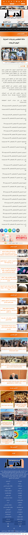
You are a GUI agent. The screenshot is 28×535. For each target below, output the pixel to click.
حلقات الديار (8, 488)
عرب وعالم (20, 490)
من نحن (8, 519)
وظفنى (19, 514)
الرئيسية (20, 481)
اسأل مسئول (20, 519)
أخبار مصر (23, 29)
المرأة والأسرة (8, 493)
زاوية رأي (20, 495)
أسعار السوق (8, 512)
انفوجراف (20, 509)
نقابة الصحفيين (8, 516)
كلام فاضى (8, 509)
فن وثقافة (10, 29)
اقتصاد (19, 488)
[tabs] (4, 1)
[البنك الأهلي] (14, 7)
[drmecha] (14, 31)
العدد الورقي (8, 495)
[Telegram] (14, 230)
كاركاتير (19, 505)
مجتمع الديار (20, 512)
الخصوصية (8, 521)
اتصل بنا (20, 524)
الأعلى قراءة (14, 388)
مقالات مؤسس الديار (8, 507)
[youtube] (19, 1)
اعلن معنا (20, 521)
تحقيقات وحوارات (8, 490)
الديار (22, 66)
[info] (6, 1)
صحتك (8, 500)
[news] (16, 1)
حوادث (14, 29)
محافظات (20, 502)
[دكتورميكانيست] (14, 25)
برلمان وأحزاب (20, 500)
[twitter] (21, 1)
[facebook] (24, 1)
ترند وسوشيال (20, 507)
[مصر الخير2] (14, 238)
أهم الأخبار (13, 335)
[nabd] (14, 1)
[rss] (11, 1)
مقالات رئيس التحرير (8, 486)
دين (8, 502)
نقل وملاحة (8, 514)
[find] (9, 1)
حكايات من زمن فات (8, 497)
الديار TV (20, 497)
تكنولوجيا (20, 493)
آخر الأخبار (14, 295)
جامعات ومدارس (8, 505)
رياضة (18, 29)
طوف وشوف (20, 516)
